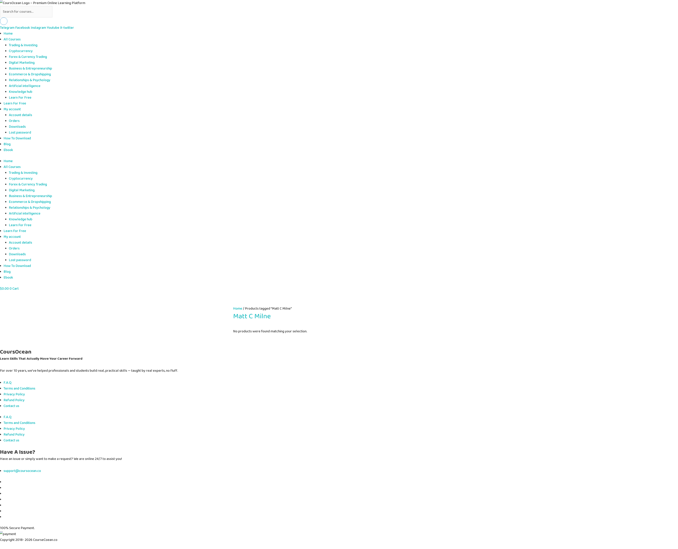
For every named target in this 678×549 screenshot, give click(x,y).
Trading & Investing (23, 45)
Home (8, 34)
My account (12, 109)
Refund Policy (14, 400)
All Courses (12, 39)
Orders (14, 121)
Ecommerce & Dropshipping (30, 74)
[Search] (3, 21)
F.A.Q (7, 383)
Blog (7, 144)
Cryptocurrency (21, 51)
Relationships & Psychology (29, 80)
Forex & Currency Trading (28, 57)
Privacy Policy (14, 394)
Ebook (8, 150)
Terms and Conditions (19, 388)
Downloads (17, 127)
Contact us (11, 406)
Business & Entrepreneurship (30, 68)
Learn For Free (20, 98)
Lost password (20, 132)
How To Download (17, 138)
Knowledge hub (20, 92)
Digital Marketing (22, 63)
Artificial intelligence (24, 86)
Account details (20, 115)
